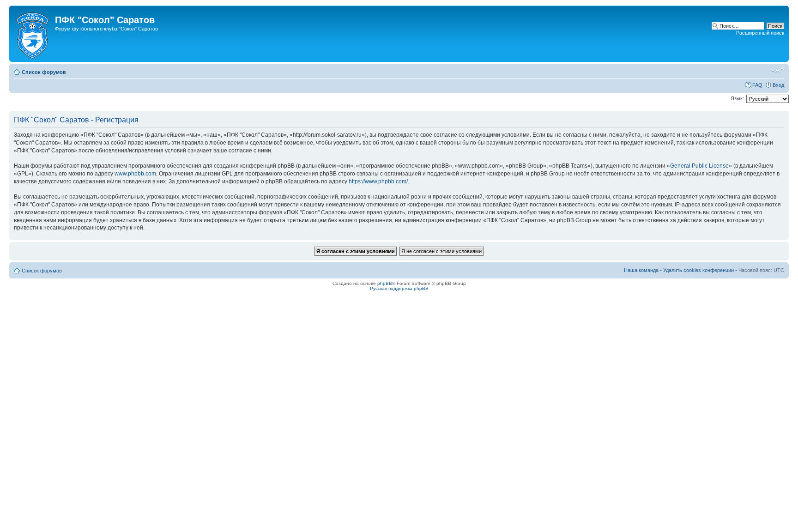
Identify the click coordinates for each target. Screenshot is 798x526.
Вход (778, 85)
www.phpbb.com (135, 173)
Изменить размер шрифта (777, 70)
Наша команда (641, 270)
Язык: (737, 98)
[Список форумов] (33, 34)
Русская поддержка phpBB (399, 288)
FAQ (757, 85)
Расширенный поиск (760, 33)
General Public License (699, 166)
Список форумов (44, 72)
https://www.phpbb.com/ (378, 181)
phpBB (384, 283)
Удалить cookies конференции (698, 270)
